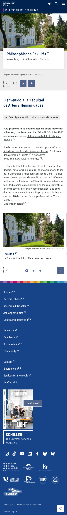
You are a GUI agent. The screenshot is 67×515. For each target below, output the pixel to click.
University (10, 330)
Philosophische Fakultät (21, 10)
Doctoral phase (13, 299)
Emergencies (12, 368)
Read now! (33, 403)
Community (11, 351)
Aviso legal (8, 504)
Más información (14, 203)
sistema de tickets (19, 154)
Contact (9, 361)
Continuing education (17, 319)
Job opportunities (14, 312)
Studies (9, 292)
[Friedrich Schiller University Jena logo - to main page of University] (9, 4)
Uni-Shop (10, 382)
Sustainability (12, 344)
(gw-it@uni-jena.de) (27, 158)
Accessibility (10, 511)
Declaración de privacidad (29, 504)
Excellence (10, 337)
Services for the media (17, 375)
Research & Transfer (16, 306)
